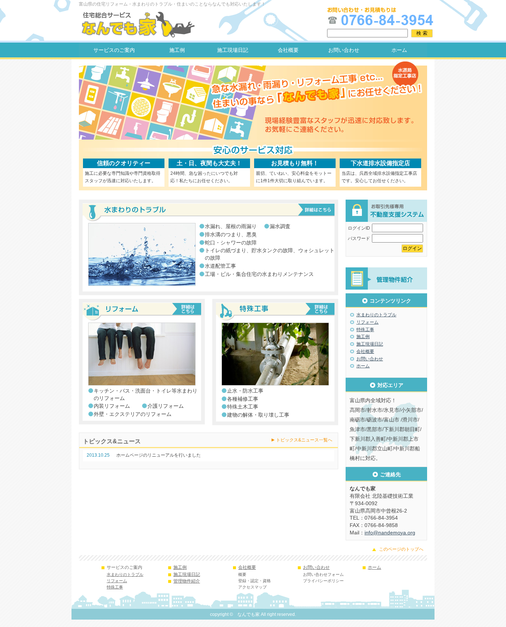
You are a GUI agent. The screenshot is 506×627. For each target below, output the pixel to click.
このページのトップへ (401, 549)
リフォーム (367, 322)
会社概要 (288, 50)
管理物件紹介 (186, 581)
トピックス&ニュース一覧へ (304, 440)
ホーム (399, 50)
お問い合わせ (343, 50)
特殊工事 (365, 329)
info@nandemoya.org (389, 533)
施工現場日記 (232, 50)
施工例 (177, 50)
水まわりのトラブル (376, 314)
